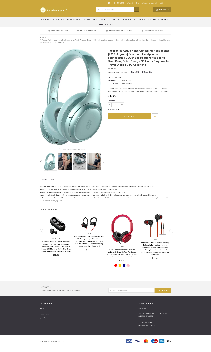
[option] (61, 31)
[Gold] (120, 265)
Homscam (56, 238)
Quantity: (111, 101)
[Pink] (128, 265)
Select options (122, 242)
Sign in (138, 3)
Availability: (112, 80)
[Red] (115, 265)
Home (42, 38)
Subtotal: (111, 110)
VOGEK (122, 246)
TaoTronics (112, 68)
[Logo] (54, 9)
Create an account (150, 3)
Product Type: (113, 83)
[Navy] (124, 265)
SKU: (109, 77)
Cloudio (155, 239)
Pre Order (56, 234)
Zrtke (89, 233)
